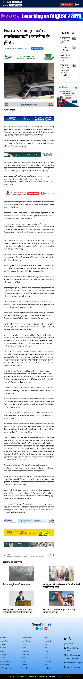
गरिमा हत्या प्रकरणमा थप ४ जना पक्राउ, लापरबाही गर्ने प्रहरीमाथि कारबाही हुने (65, 71)
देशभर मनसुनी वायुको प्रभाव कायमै (65, 40)
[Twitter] (41, 628)
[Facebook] (37, 628)
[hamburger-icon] (77, 4)
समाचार (27, 48)
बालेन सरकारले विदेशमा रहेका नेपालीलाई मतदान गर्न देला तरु (59, 610)
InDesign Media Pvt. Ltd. (65, 677)
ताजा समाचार (8, 48)
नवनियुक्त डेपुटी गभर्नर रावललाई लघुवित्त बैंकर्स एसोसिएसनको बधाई (65, 54)
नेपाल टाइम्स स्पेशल (18, 48)
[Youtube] (45, 628)
